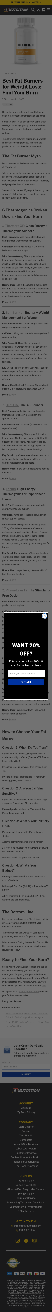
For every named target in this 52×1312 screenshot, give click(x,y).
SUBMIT (26, 682)
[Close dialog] (44, 616)
